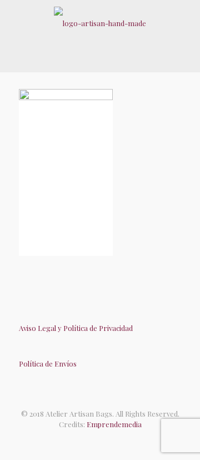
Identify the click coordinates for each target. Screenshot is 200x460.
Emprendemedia (114, 424)
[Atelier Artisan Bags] (100, 22)
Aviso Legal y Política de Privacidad (76, 328)
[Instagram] (111, 441)
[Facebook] (88, 441)
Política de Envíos (48, 363)
